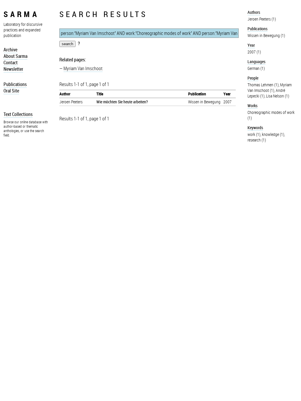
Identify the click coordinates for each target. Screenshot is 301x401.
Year (226, 94)
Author (64, 94)
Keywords (255, 127)
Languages (256, 61)
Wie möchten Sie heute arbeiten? (122, 102)
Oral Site (11, 90)
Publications (15, 84)
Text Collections (18, 114)
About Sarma (15, 56)
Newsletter (13, 69)
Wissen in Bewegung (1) (266, 35)
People (253, 78)
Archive (10, 49)
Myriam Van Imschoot (83, 68)
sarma (21, 14)
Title (99, 94)
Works (252, 105)
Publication (197, 94)
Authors (254, 12)
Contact (11, 62)
